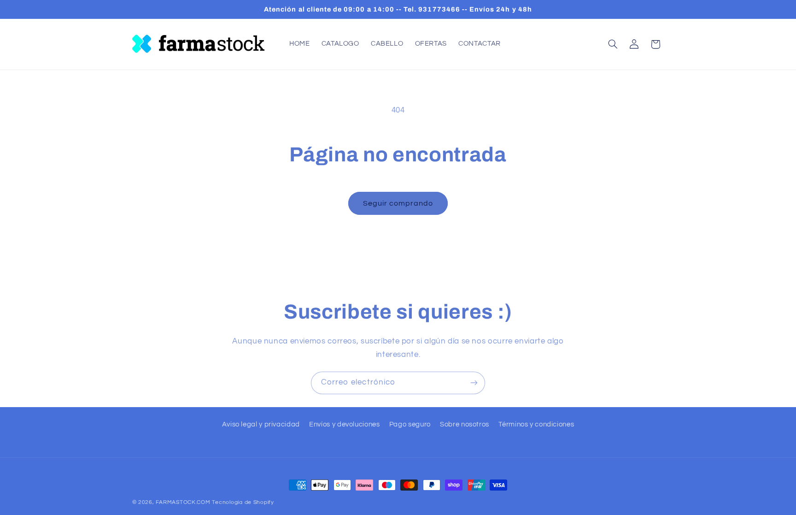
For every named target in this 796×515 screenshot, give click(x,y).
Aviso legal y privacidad (261, 424)
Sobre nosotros (464, 424)
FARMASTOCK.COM (183, 502)
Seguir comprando (398, 203)
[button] (612, 44)
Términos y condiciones (536, 424)
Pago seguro (410, 424)
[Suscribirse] (474, 383)
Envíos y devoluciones (344, 424)
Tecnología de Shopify (243, 502)
